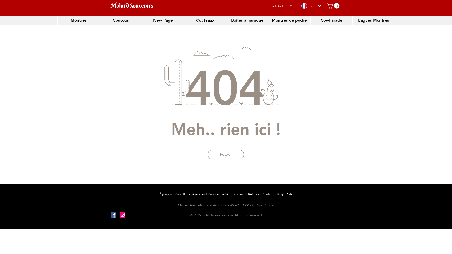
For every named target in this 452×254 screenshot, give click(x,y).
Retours (254, 195)
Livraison (239, 195)
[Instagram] (122, 215)
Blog (280, 195)
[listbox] (282, 5)
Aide (289, 195)
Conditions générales (190, 195)
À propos (166, 195)
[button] (282, 5)
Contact (269, 195)
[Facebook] (113, 215)
